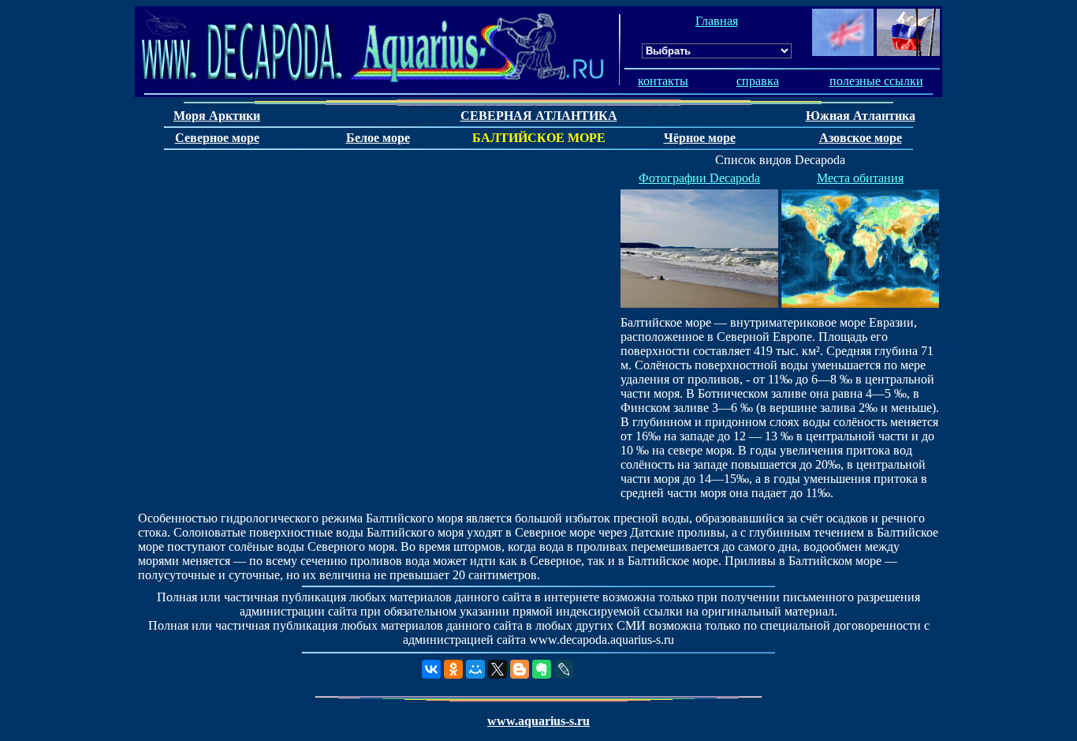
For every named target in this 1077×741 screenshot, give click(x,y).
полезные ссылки (876, 81)
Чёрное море (700, 137)
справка (757, 81)
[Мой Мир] (475, 669)
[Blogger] (519, 669)
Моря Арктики (216, 115)
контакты (663, 81)
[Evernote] (541, 669)
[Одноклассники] (453, 669)
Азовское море (860, 137)
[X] (497, 669)
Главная (716, 21)
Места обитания (860, 178)
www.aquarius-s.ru (538, 721)
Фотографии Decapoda (699, 178)
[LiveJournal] (563, 669)
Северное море (217, 137)
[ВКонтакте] (431, 669)
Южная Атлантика (860, 115)
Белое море (378, 137)
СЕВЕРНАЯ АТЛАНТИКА (538, 115)
